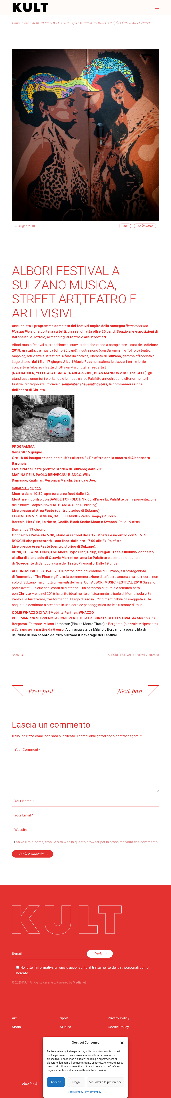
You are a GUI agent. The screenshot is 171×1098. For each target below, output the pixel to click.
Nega (76, 1082)
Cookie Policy (75, 1091)
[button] (122, 1043)
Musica (65, 1027)
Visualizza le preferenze (105, 1082)
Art (26, 23)
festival (140, 655)
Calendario (145, 226)
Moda (16, 1027)
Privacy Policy (93, 1091)
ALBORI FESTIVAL (120, 655)
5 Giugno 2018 (25, 226)
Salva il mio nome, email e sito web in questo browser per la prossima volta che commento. (87, 842)
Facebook (30, 1083)
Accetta (56, 1082)
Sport (64, 1018)
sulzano (153, 655)
